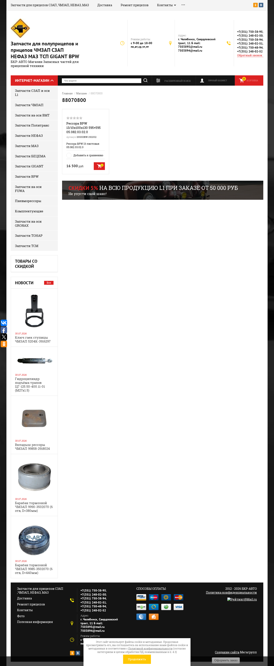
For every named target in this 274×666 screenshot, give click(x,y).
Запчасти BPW (27, 176)
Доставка (104, 5)
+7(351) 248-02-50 (250, 35)
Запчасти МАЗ (27, 146)
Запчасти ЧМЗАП (29, 105)
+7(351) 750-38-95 (250, 32)
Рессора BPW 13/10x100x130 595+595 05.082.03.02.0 (83, 127)
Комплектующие (29, 211)
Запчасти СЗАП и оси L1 (32, 92)
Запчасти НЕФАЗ (29, 135)
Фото (21, 616)
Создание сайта (227, 652)
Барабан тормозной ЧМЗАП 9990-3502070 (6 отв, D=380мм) (34, 507)
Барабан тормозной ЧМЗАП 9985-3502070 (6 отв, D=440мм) (33, 569)
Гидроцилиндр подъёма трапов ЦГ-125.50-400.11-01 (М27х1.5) (30, 384)
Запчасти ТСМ (26, 246)
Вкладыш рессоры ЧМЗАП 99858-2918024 (32, 447)
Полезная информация (35, 622)
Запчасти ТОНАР (29, 235)
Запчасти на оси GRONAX (28, 223)
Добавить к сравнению (88, 155)
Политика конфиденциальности (231, 592)
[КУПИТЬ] (99, 166)
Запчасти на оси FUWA (28, 189)
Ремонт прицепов (135, 5)
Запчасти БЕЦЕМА (30, 156)
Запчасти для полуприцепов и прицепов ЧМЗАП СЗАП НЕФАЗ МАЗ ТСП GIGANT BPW (45, 50)
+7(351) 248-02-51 (250, 43)
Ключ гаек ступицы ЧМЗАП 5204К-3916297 (33, 339)
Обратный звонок (249, 55)
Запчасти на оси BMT (32, 115)
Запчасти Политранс (32, 125)
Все (49, 282)
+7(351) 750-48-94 (250, 47)
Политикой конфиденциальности (150, 648)
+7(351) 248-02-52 (250, 51)
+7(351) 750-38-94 (250, 40)
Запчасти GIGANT (29, 166)
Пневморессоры (28, 201)
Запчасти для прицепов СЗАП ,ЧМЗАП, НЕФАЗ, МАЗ (50, 5)
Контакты (165, 5)
